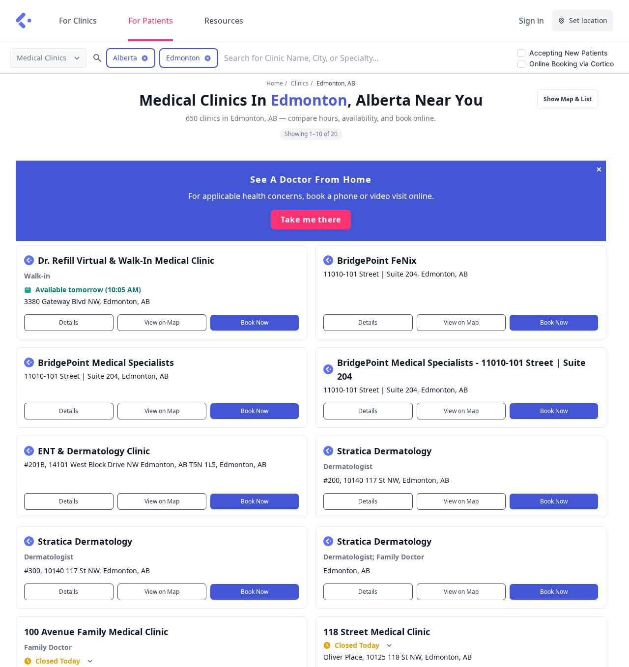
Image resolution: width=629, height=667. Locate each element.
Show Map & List (567, 99)
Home (274, 83)
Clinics (300, 83)
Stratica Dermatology (384, 451)
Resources (223, 20)
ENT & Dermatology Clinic (94, 451)
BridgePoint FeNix (376, 260)
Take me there (311, 219)
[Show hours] (90, 661)
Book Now (254, 322)
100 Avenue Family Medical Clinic (96, 632)
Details (68, 322)
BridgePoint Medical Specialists (106, 362)
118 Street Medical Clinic (376, 632)
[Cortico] (23, 20)
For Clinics (78, 20)
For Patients (150, 20)
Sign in (531, 20)
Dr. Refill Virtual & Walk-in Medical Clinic (126, 260)
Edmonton (309, 100)
